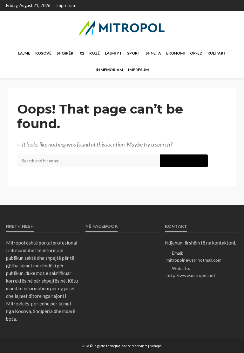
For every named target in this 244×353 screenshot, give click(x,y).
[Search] (232, 53)
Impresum (65, 5)
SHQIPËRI (66, 53)
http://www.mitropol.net (190, 275)
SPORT (133, 53)
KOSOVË (43, 53)
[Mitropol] (122, 27)
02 (82, 53)
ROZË (94, 53)
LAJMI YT (113, 53)
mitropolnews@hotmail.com (193, 260)
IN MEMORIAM (109, 69)
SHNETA (153, 53)
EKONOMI (175, 53)
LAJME (24, 53)
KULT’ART (216, 53)
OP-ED (196, 53)
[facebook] (234, 5)
